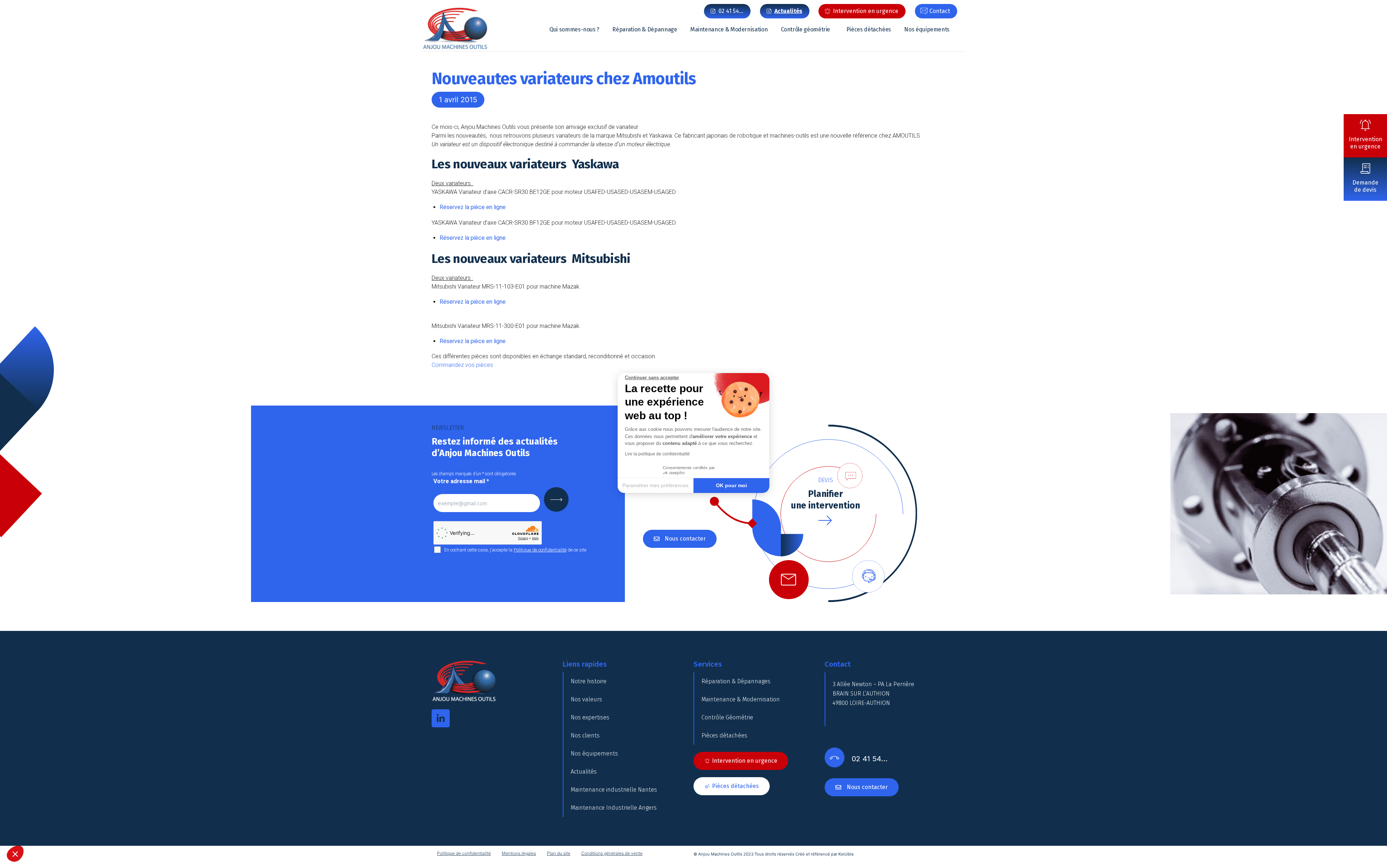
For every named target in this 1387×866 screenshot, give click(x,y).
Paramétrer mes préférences (655, 485)
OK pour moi (731, 485)
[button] (15, 853)
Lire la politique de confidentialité (657, 453)
